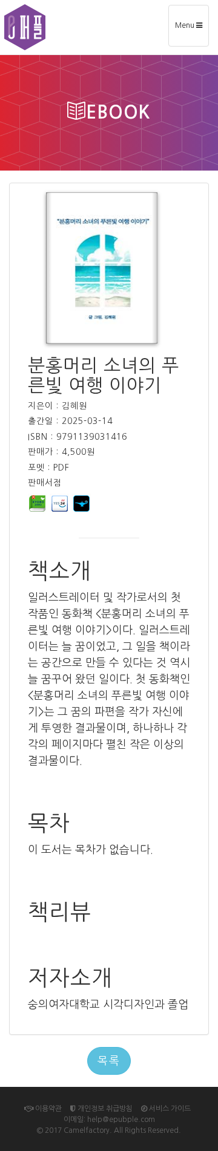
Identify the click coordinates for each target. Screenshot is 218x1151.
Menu (191, 30)
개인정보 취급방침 (104, 1108)
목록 (109, 1060)
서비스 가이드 (169, 1108)
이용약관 (47, 1108)
